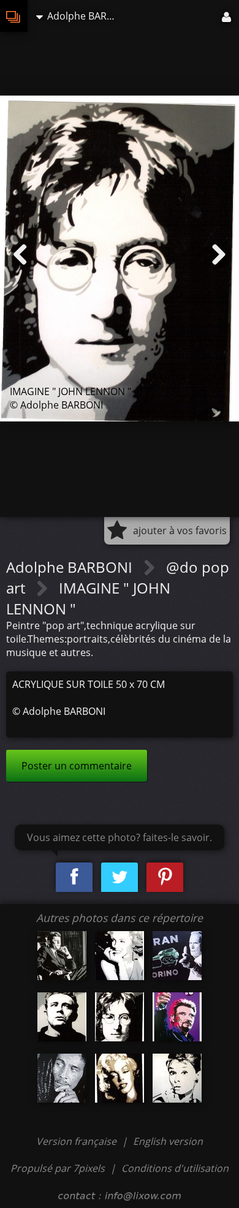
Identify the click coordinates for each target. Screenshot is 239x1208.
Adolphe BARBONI (71, 567)
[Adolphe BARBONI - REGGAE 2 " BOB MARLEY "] (61, 1078)
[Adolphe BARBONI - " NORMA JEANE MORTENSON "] (119, 955)
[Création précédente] (20, 255)
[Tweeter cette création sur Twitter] (119, 878)
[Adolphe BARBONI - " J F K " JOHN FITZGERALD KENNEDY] (61, 955)
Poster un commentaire (76, 765)
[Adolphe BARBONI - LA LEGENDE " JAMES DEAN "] (61, 1016)
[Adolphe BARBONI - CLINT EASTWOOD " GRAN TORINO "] (177, 955)
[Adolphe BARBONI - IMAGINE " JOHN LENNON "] (119, 1016)
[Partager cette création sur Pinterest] (164, 878)
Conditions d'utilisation (175, 1168)
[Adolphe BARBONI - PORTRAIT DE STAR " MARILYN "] (119, 1078)
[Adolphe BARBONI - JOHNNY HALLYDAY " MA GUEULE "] (177, 1016)
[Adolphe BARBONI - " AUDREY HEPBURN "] (177, 1078)
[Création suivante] (219, 255)
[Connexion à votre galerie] (227, 16)
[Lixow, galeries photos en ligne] (14, 16)
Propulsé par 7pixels (57, 1168)
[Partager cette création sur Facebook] (74, 878)
